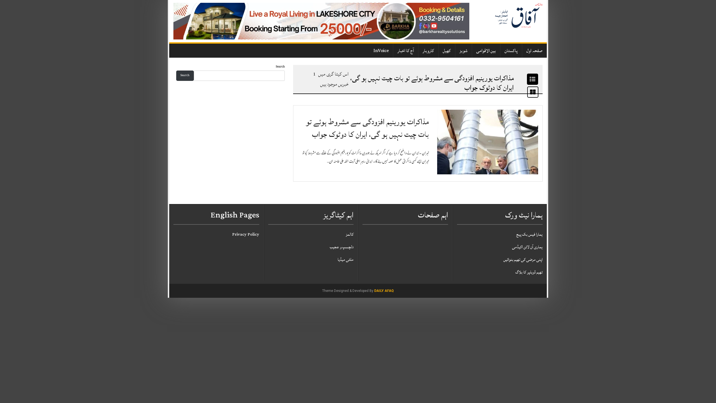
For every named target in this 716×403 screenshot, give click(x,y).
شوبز (464, 50)
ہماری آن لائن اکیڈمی (527, 247)
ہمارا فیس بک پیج (529, 234)
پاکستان (511, 50)
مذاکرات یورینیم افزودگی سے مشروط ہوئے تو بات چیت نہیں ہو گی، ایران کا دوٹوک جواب (367, 128)
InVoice (381, 50)
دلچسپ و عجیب (342, 247)
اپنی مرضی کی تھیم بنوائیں (523, 260)
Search (280, 67)
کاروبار (428, 50)
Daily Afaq (384, 291)
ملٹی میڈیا (346, 260)
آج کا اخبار (405, 50)
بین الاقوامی (486, 50)
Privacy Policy (245, 234)
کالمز (350, 234)
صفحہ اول (534, 50)
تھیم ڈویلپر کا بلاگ (529, 272)
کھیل (447, 50)
